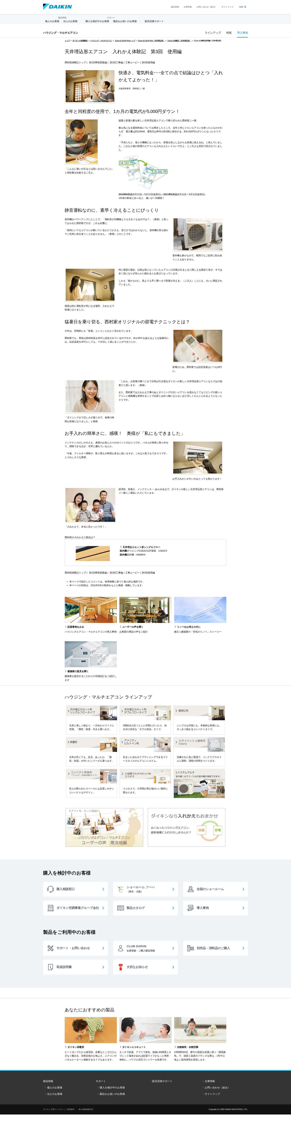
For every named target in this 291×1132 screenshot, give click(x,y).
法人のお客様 (54, 1093)
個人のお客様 (54, 1087)
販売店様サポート (154, 21)
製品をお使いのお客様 (112, 1093)
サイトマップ (227, 7)
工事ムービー (132, 62)
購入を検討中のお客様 (112, 1087)
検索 (241, 7)
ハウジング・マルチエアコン (60, 32)
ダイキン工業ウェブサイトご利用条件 (59, 1109)
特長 (229, 32)
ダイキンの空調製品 (80, 41)
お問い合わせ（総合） (207, 7)
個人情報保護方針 (86, 1109)
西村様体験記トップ (75, 62)
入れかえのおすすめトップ (125, 41)
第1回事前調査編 (98, 62)
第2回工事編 (116, 62)
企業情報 (188, 7)
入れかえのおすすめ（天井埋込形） (151, 41)
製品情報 (175, 7)
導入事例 (242, 32)
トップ (67, 41)
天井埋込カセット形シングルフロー (141, 547)
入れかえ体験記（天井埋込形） (179, 41)
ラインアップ (213, 32)
